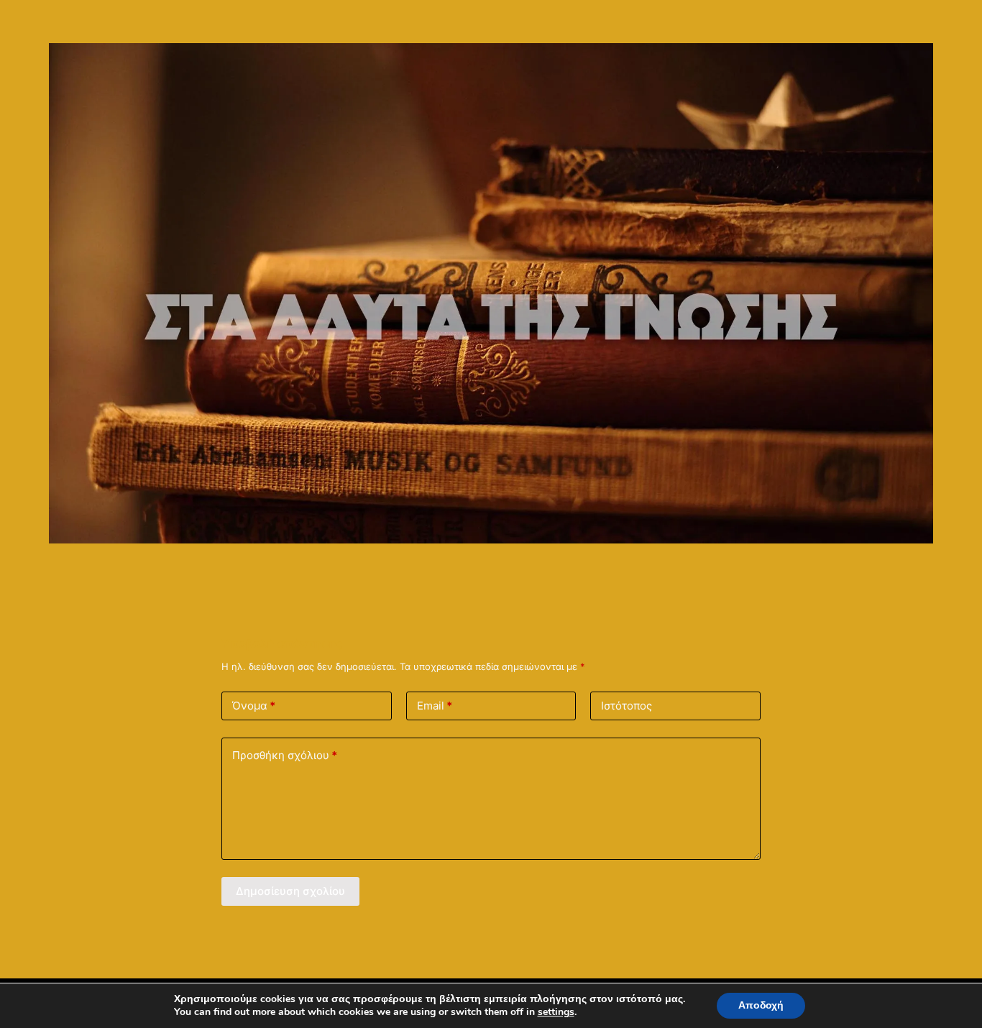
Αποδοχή (761, 1005)
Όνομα (253, 705)
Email (434, 705)
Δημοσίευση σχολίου (290, 891)
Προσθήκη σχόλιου (284, 755)
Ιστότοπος (626, 705)
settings (556, 1012)
